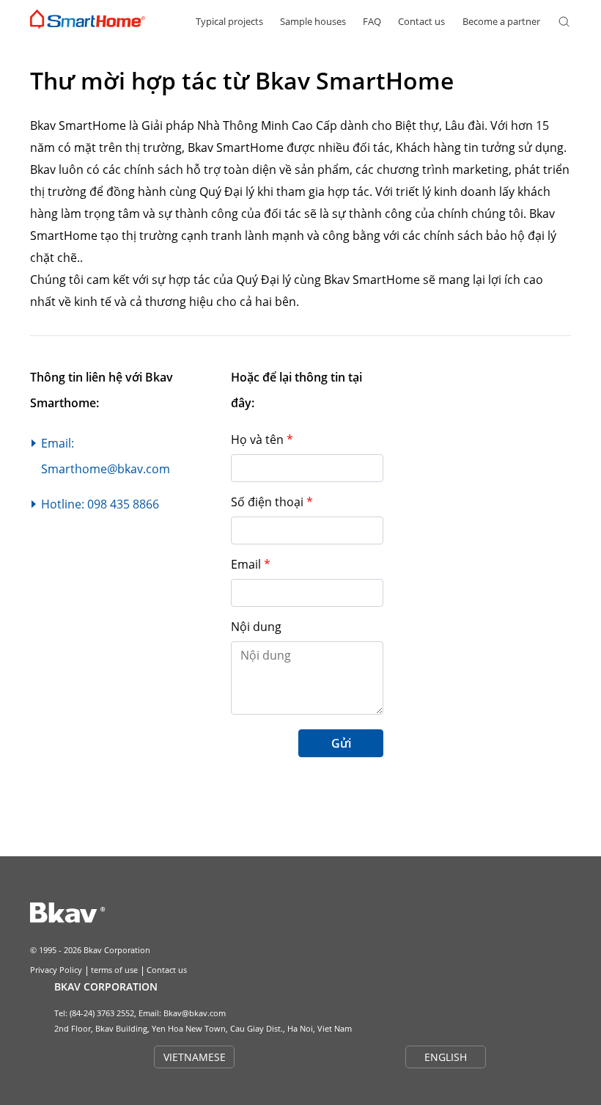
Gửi (341, 743)
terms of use (114, 969)
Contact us (421, 21)
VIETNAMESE (194, 1057)
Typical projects (229, 21)
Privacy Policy (56, 969)
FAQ (372, 21)
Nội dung (256, 627)
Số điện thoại (272, 502)
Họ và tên (262, 439)
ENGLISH (445, 1057)
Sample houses (313, 21)
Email (250, 564)
